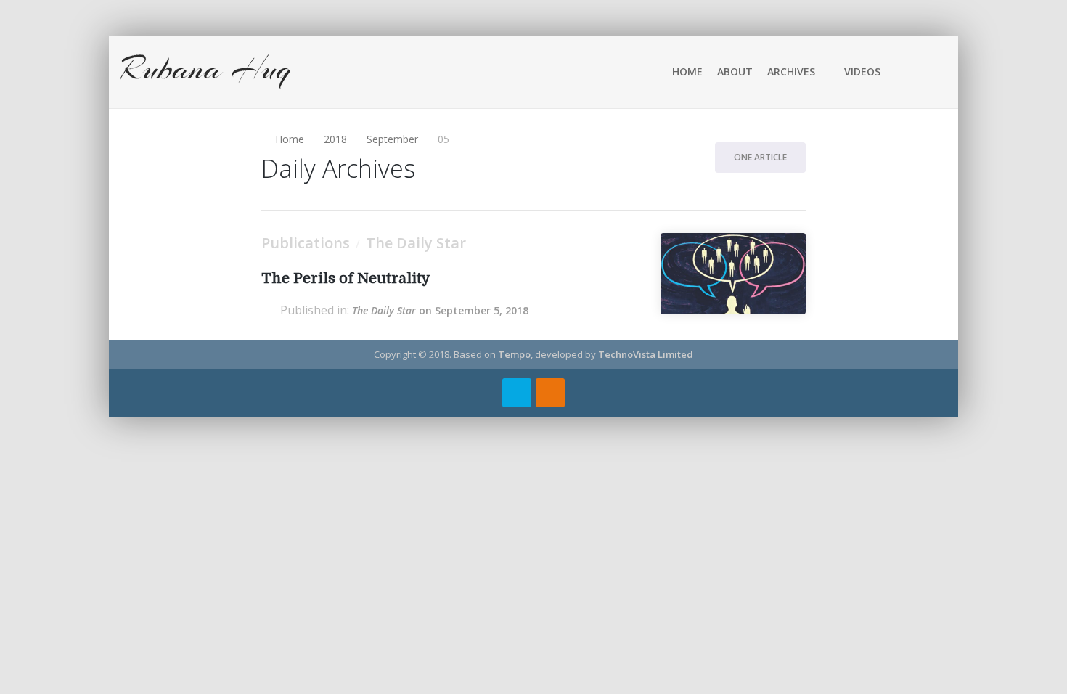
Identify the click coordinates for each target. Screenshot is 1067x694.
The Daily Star (416, 243)
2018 (335, 139)
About (735, 71)
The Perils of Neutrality (345, 278)
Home (687, 71)
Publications (305, 243)
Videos (862, 71)
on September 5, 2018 (440, 310)
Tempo (514, 354)
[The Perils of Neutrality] (733, 273)
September (392, 139)
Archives (791, 71)
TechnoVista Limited (645, 354)
